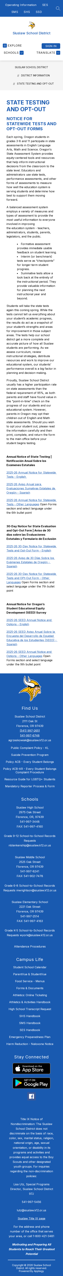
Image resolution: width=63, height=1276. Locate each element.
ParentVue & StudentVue (29, 974)
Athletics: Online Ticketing (30, 995)
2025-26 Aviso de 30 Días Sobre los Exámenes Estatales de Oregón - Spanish (30, 562)
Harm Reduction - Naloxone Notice (29, 1044)
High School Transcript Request (30, 1009)
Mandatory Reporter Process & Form (30, 786)
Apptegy (39, 1271)
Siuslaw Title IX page (31, 1218)
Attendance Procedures (30, 946)
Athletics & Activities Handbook (29, 1002)
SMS (14, 12)
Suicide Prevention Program (29, 755)
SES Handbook (30, 1030)
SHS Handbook (29, 1016)
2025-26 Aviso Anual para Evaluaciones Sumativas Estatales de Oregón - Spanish (31, 488)
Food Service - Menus (30, 981)
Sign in (51, 46)
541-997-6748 (30, 735)
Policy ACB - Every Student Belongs (30, 762)
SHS (27, 12)
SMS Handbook (29, 1023)
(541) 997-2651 (30, 730)
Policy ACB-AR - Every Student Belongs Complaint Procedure (29, 770)
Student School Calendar (30, 967)
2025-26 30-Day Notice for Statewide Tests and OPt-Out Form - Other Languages (31, 578)
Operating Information (21, 5)
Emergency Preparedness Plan (29, 1037)
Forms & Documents (29, 988)
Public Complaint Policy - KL (30, 748)
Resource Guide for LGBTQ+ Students (29, 779)
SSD (39, 12)
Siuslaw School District (31, 67)
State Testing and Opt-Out (35, 83)
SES (45, 5)
